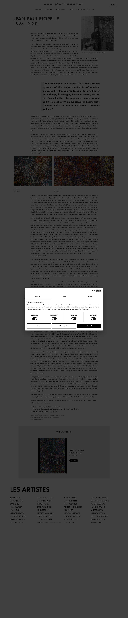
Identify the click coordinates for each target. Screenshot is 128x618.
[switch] (54, 318)
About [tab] (90, 296)
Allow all (89, 326)
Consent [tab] (37, 296)
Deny (39, 326)
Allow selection (64, 326)
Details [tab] (64, 296)
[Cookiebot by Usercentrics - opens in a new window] (93, 290)
